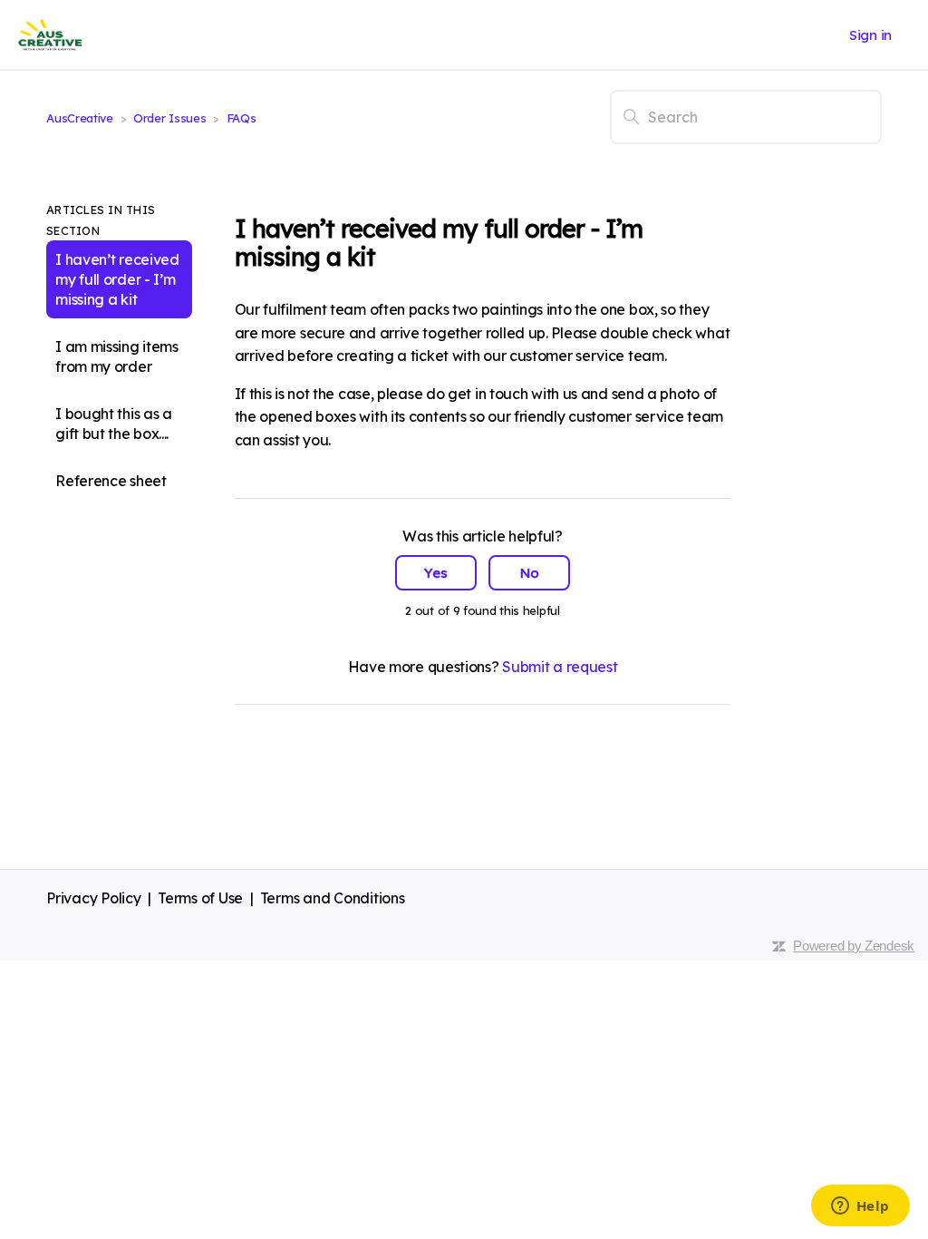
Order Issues (169, 118)
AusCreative (79, 118)
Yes (436, 572)
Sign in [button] (870, 35)
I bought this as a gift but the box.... (113, 424)
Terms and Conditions (332, 898)
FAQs (241, 118)
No (529, 572)
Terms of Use (200, 898)
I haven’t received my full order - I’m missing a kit (117, 279)
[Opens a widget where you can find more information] (860, 1207)
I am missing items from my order (117, 356)
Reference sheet (111, 481)
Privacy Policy (93, 898)
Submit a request (559, 667)
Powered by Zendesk (853, 945)
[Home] (50, 35)
